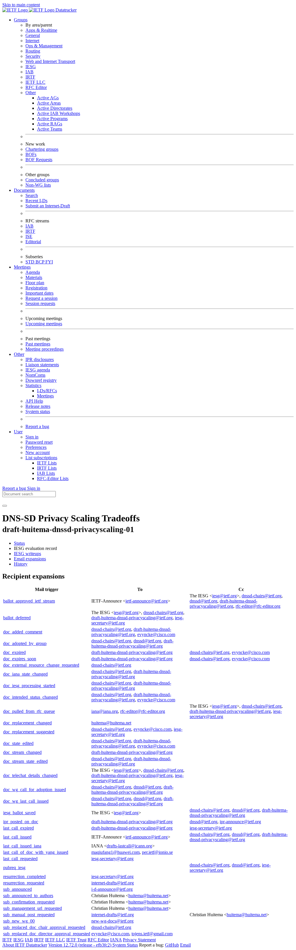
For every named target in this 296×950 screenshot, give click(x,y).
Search (31, 195)
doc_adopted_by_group (25, 643)
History (20, 564)
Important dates (39, 293)
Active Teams (49, 129)
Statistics (33, 385)
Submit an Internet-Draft (47, 205)
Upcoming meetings (43, 323)
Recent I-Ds (36, 200)
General (32, 35)
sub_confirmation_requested (29, 901)
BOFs (30, 154)
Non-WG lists (38, 185)
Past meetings (37, 343)
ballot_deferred (17, 617)
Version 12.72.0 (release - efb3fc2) (80, 944)
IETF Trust (76, 939)
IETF (7, 939)
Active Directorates (54, 108)
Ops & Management (43, 45)
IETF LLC (35, 82)
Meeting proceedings (44, 349)
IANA (116, 939)
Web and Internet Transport (50, 61)
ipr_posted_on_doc (20, 821)
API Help (34, 401)
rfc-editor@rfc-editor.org (258, 606)
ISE (28, 236)
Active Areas (49, 103)
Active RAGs (49, 123)
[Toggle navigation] (4, 506)
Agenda (32, 272)
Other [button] (19, 354)
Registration (36, 287)
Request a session (41, 298)
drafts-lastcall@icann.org (129, 845)
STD (30, 261)
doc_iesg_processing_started (29, 685)
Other (30, 92)
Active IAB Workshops (58, 113)
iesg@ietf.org (224, 595)
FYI (49, 261)
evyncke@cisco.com (156, 634)
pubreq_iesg (14, 867)
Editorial (33, 241)
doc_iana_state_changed (25, 674)
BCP (40, 261)
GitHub (172, 944)
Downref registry (41, 380)
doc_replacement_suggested (28, 731)
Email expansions (30, 558)
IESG (30, 66)
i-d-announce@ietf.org (112, 889)
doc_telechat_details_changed (30, 775)
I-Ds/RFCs (47, 390)
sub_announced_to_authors (28, 895)
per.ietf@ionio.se (157, 852)
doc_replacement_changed (27, 722)
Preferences (36, 447)
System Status (125, 944)
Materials (33, 277)
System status (37, 411)
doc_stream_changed (22, 752)
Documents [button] (24, 190)
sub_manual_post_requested (29, 914)
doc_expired (14, 652)
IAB (29, 71)
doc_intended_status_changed (30, 697)
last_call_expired (18, 828)
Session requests (40, 303)
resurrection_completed (24, 876)
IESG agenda (37, 369)
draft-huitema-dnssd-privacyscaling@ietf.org (223, 603)
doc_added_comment (22, 631)
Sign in (31, 436)
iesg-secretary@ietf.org (211, 828)
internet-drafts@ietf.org (112, 882)
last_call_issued (17, 836)
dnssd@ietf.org (203, 600)
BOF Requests (38, 159)
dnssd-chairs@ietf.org (262, 595)
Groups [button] (20, 19)
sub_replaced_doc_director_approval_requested (46, 933)
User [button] (18, 431)
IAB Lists (46, 473)
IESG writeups (27, 553)
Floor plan (34, 282)
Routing (32, 51)
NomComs (35, 375)
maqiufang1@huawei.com (115, 852)
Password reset (39, 442)
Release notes (37, 406)
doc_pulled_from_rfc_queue (29, 711)
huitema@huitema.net (111, 722)
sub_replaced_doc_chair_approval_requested (44, 927)
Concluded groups (42, 179)
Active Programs (52, 118)
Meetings (45, 395)
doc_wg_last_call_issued (26, 801)
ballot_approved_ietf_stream (29, 600)
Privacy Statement (139, 939)
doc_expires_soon (19, 658)
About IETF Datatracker (24, 944)
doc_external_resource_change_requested (41, 665)
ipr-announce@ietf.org (240, 821)
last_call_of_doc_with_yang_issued (35, 852)
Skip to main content (21, 4)
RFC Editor (36, 87)
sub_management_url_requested (32, 908)
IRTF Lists (47, 468)
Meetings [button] (22, 267)
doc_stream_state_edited (25, 761)
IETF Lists (47, 462)
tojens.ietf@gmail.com (152, 933)
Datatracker (65, 10)
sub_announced (17, 889)
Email (185, 944)
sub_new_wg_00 (19, 921)
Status (19, 543)
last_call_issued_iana (22, 845)
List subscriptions (41, 457)
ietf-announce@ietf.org (146, 600)
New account (37, 452)
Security (32, 56)
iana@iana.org (104, 711)
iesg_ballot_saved (19, 812)
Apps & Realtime (41, 30)
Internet (32, 40)
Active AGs (48, 97)
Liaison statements (42, 364)
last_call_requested (20, 858)
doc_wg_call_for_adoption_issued (34, 789)
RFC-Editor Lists (53, 478)
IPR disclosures (39, 359)
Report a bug (37, 426)
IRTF (30, 77)
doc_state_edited (18, 743)
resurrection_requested (23, 882)
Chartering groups (41, 149)
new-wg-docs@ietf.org (112, 921)
